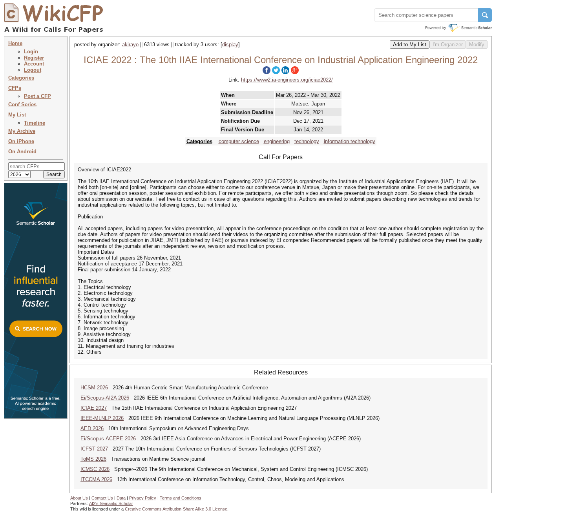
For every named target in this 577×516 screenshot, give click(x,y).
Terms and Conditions (180, 498)
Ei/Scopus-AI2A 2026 (104, 398)
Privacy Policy (142, 498)
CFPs (14, 88)
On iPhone (21, 141)
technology (306, 141)
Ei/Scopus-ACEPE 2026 (108, 439)
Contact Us (102, 498)
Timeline (34, 123)
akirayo (130, 44)
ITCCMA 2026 (96, 479)
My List (17, 115)
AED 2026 (92, 428)
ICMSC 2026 (95, 469)
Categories (21, 78)
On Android (22, 151)
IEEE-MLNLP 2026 (102, 418)
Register (34, 58)
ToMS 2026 (93, 459)
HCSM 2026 (94, 388)
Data (121, 498)
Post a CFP (37, 96)
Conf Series (22, 104)
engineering (277, 141)
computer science (239, 141)
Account (34, 64)
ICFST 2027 (94, 449)
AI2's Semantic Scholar (111, 503)
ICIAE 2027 (93, 408)
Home (15, 43)
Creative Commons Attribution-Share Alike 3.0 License (176, 509)
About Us (79, 498)
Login (31, 52)
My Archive (21, 131)
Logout (32, 70)
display (230, 44)
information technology (349, 141)
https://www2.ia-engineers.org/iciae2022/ (287, 80)
